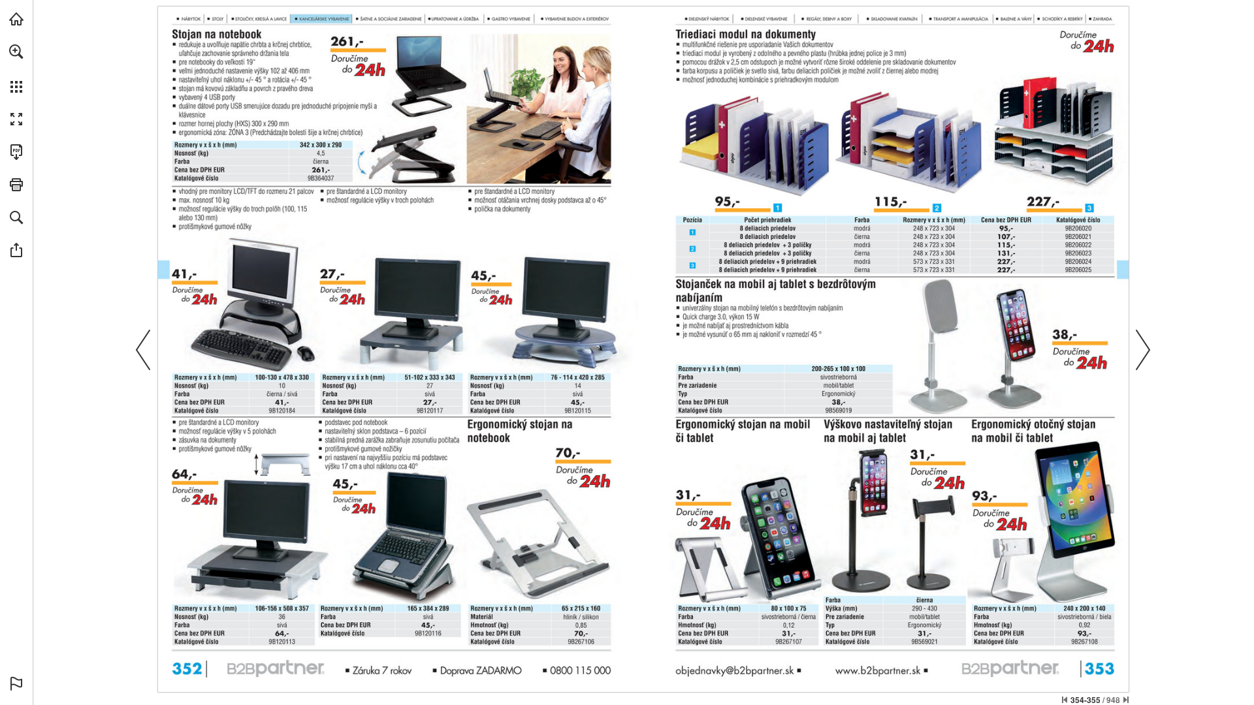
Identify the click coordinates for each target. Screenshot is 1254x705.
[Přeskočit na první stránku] (1064, 700)
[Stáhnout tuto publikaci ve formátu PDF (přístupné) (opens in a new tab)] (16, 152)
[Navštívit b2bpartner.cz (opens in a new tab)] (16, 19)
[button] (16, 51)
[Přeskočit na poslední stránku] (1126, 700)
